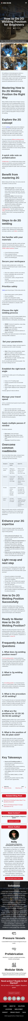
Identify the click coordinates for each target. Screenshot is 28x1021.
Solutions (21, 1006)
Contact (5, 1012)
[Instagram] (14, 998)
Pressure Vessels (14, 938)
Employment (19, 1009)
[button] (26, 3)
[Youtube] (18, 998)
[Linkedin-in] (5, 998)
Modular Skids (14, 969)
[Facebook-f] (10, 998)
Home (2, 41)
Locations (8, 1009)
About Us (12, 1006)
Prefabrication (14, 953)
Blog (24, 1012)
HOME (5, 1006)
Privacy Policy (15, 1012)
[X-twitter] (23, 998)
